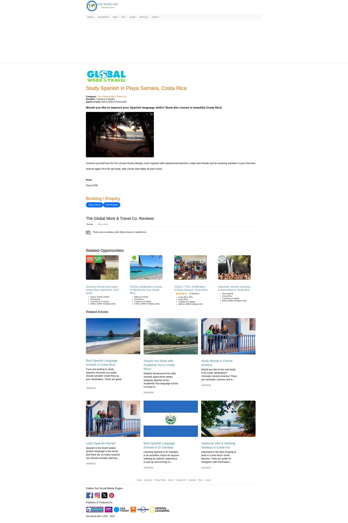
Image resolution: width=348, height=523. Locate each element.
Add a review (103, 224)
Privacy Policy (160, 480)
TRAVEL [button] (90, 17)
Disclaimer (148, 480)
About (139, 480)
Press (200, 480)
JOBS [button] (115, 17)
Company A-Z (181, 480)
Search (170, 480)
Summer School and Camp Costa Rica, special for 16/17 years (102, 290)
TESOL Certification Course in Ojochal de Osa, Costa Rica (146, 290)
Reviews (90, 224)
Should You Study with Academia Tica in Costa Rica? (159, 365)
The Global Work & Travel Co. (112, 96)
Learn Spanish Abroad (100, 443)
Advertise (192, 480)
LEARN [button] (133, 17)
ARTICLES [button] (144, 17)
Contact (208, 480)
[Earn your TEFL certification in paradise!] (190, 268)
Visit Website (111, 205)
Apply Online (94, 205)
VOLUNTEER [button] (103, 17)
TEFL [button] (123, 17)
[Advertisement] (174, 41)
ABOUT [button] (155, 17)
